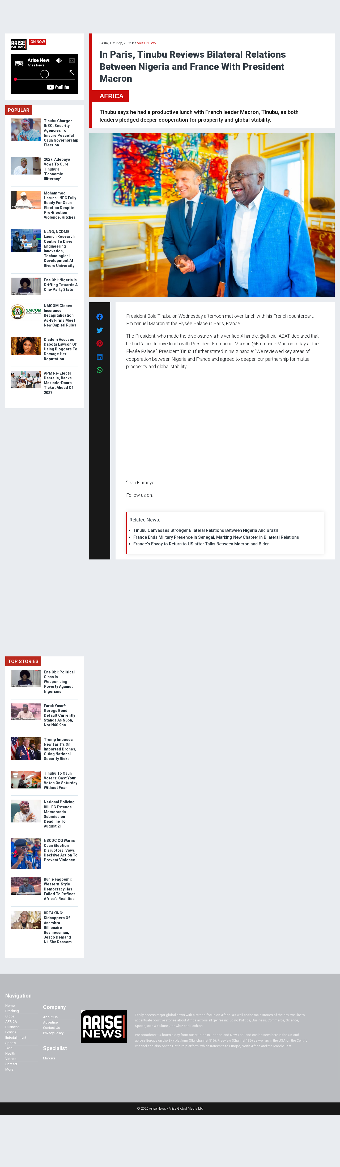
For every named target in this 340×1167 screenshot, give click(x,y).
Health (10, 1053)
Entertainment (15, 1037)
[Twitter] (129, 505)
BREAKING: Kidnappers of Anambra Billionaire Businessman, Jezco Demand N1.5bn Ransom (58, 927)
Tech (8, 1048)
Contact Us (51, 1028)
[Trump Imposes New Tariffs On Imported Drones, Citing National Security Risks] (26, 738)
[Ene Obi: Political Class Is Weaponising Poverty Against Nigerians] (26, 670)
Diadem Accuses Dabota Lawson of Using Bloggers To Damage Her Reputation (60, 349)
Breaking (12, 1011)
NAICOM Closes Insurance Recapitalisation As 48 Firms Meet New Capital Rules (60, 315)
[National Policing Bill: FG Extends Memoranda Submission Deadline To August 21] (26, 800)
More (9, 1069)
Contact (11, 1064)
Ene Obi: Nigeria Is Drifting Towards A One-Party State (61, 285)
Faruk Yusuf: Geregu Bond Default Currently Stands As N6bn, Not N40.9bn (59, 715)
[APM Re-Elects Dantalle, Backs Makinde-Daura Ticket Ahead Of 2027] (26, 372)
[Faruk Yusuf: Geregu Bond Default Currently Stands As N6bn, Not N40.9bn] (26, 704)
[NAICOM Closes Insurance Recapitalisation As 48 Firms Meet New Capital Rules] (26, 304)
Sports (10, 1043)
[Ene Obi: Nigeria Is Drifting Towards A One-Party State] (26, 278)
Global (10, 1016)
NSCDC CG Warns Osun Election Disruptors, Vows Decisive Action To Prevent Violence (61, 850)
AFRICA (112, 96)
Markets (49, 1058)
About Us (50, 1017)
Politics (10, 1032)
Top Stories (23, 661)
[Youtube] (136, 505)
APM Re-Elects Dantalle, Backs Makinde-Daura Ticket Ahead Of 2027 (58, 383)
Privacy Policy (53, 1033)
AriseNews (146, 43)
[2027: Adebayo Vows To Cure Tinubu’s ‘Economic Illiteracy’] (26, 158)
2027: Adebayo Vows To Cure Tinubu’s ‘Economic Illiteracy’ (57, 169)
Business (12, 1027)
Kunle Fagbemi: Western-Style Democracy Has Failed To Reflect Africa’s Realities (59, 889)
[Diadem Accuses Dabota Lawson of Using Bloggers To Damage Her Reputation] (26, 338)
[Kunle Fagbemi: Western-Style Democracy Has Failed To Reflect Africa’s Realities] (26, 878)
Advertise (50, 1022)
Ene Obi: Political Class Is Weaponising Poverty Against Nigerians (59, 682)
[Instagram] (131, 505)
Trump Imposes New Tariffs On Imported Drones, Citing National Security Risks (60, 749)
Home (10, 1006)
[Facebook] (127, 505)
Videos (10, 1059)
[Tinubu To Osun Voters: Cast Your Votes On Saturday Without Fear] (26, 772)
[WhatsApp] (134, 505)
